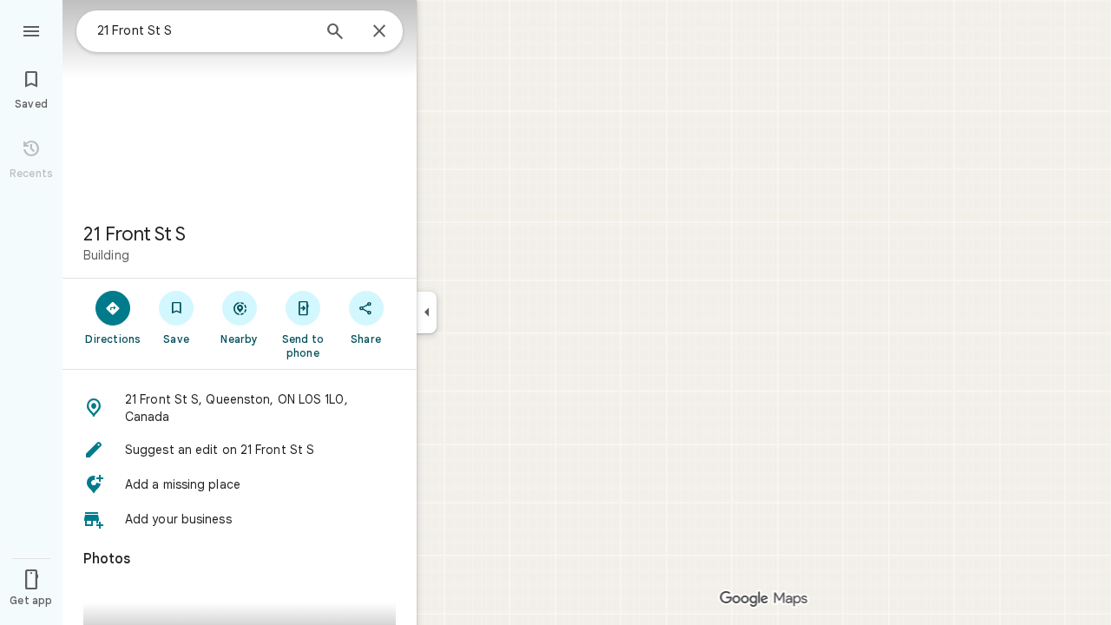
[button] (239, 408)
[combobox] (204, 30)
